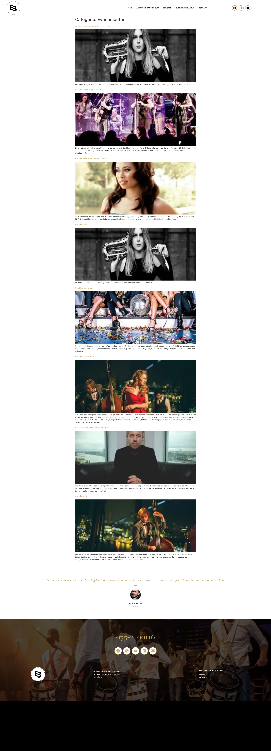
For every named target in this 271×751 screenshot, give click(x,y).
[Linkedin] (144, 651)
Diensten (167, 8)
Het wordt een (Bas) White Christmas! (92, 428)
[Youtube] (247, 8)
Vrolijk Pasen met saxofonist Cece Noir (93, 26)
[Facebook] (234, 8)
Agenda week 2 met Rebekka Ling (90, 158)
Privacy (202, 674)
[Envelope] (153, 651)
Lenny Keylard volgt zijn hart (88, 90)
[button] (43, 595)
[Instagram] (241, 8)
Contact (203, 8)
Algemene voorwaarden (211, 671)
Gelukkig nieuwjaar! (84, 288)
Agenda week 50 (82, 496)
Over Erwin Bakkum (185, 8)
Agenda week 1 (82, 224)
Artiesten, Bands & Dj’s (147, 8)
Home (129, 8)
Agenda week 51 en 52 (85, 356)
